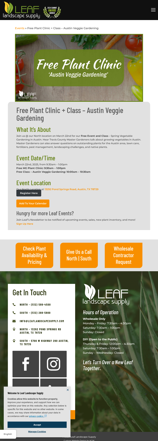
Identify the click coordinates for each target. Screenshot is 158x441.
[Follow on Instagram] (53, 364)
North (72, 258)
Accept (37, 424)
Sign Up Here (24, 223)
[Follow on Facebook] (25, 364)
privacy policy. (36, 416)
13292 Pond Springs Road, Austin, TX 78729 (71, 189)
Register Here (29, 193)
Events (19, 28)
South (85, 258)
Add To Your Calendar (33, 203)
